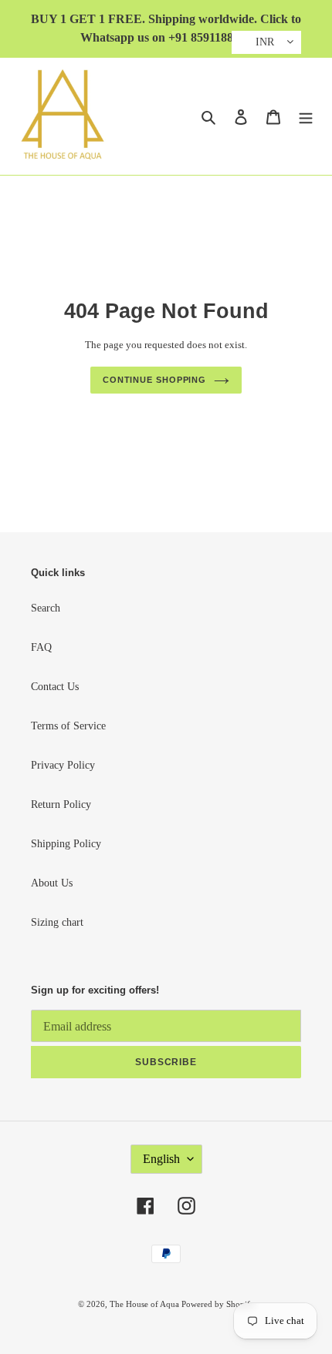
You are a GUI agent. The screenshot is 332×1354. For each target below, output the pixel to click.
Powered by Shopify (218, 1304)
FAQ (41, 647)
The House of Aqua (145, 1304)
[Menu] (306, 116)
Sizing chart (57, 922)
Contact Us (55, 686)
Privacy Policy (63, 765)
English (161, 1158)
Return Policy (61, 804)
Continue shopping (154, 379)
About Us (52, 883)
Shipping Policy (66, 844)
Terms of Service (68, 726)
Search (45, 608)
